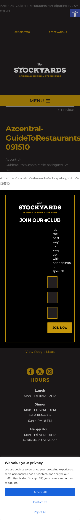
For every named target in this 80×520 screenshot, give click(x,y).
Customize (40, 502)
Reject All (40, 512)
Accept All (40, 492)
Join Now (59, 327)
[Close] (73, 178)
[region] (40, 488)
